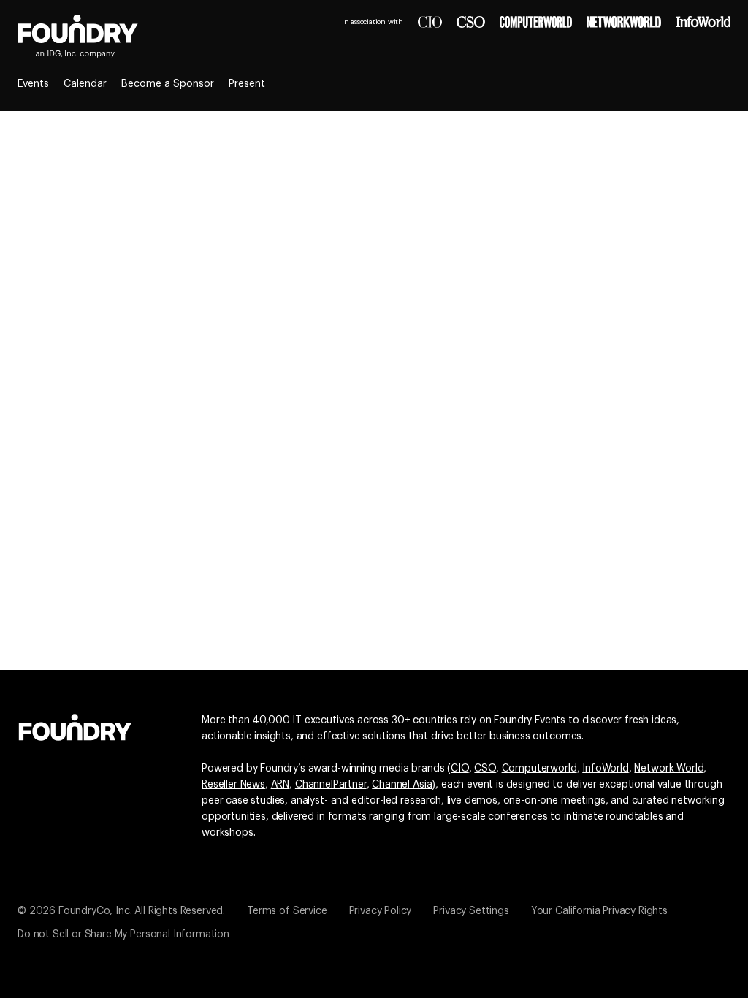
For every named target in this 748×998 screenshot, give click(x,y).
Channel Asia (402, 785)
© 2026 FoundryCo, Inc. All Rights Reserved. (121, 911)
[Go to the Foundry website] (75, 725)
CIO (460, 768)
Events (33, 84)
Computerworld (539, 768)
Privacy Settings (470, 911)
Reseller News (233, 785)
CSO (485, 768)
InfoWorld (605, 768)
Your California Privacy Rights (599, 911)
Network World (668, 768)
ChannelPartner (331, 785)
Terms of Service (287, 911)
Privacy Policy (380, 911)
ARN (280, 785)
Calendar (85, 84)
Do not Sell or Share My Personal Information (123, 934)
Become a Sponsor (167, 84)
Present (247, 84)
